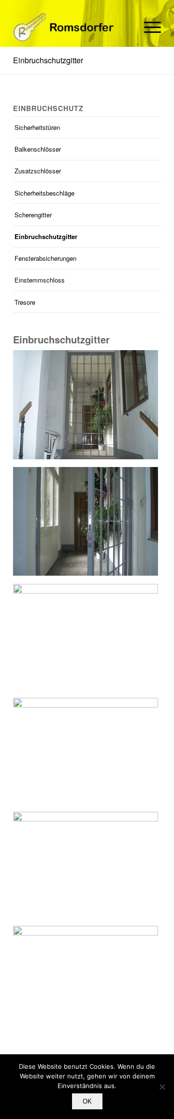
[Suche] (125, 27)
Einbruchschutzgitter (48, 60)
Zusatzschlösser (37, 170)
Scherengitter (33, 214)
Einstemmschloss (39, 279)
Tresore (24, 302)
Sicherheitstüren (37, 127)
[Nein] (162, 1086)
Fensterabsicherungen (45, 258)
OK (87, 1101)
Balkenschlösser (37, 149)
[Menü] (147, 27)
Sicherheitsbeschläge (44, 193)
